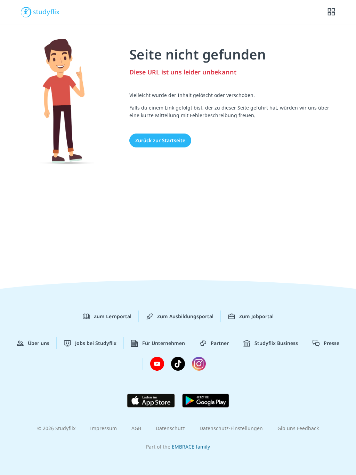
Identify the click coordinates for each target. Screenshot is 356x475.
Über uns (38, 343)
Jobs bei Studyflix (95, 343)
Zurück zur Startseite (160, 140)
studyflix (46, 11)
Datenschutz (170, 428)
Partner (220, 343)
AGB (136, 428)
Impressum (103, 428)
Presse (331, 343)
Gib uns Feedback (298, 428)
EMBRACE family (191, 446)
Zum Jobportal (256, 316)
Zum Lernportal (112, 316)
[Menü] (331, 12)
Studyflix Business (276, 343)
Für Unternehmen (163, 343)
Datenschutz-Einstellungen (231, 428)
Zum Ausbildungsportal (185, 316)
